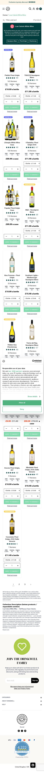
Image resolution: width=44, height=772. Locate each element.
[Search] (30, 9)
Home (5, 15)
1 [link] (13, 584)
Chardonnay (33, 41)
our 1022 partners (16, 371)
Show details (32, 396)
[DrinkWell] (8, 9)
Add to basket (12, 107)
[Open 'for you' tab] (32, 765)
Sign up (35, 680)
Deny (22, 409)
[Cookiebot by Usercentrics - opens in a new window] (32, 361)
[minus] (6, 102)
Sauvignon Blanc (12, 41)
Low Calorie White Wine (17, 15)
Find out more (12, 112)
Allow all (22, 403)
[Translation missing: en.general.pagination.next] (30, 584)
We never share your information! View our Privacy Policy (22, 688)
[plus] (17, 102)
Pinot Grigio (23, 41)
